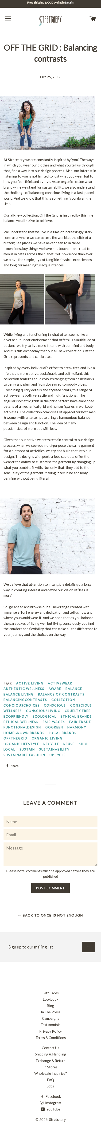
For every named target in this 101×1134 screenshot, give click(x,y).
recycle (51, 744)
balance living (19, 694)
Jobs (50, 1086)
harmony (76, 727)
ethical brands (76, 716)
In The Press (50, 1012)
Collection (63, 700)
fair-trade (80, 722)
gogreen (54, 727)
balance (74, 689)
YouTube (53, 1109)
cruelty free (78, 711)
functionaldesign (22, 727)
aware (55, 689)
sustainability (54, 749)
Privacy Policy (50, 1031)
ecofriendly (16, 716)
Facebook (53, 1096)
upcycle (58, 755)
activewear (60, 683)
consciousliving (43, 711)
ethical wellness (21, 722)
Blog (50, 1006)
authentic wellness (24, 689)
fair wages (54, 722)
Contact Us (50, 1048)
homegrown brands (24, 733)
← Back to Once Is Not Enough (50, 915)
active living (30, 683)
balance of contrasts (61, 694)
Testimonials (50, 1025)
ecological (44, 716)
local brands (62, 733)
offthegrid (15, 738)
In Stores (50, 1067)
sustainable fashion (24, 755)
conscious (55, 705)
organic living (47, 738)
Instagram (52, 1103)
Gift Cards (51, 993)
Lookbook (50, 999)
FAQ (50, 1080)
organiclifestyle (21, 744)
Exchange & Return (51, 1061)
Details (69, 2)
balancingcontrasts (25, 700)
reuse (69, 744)
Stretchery (57, 1119)
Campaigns (50, 1018)
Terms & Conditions (50, 1037)
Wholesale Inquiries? (50, 1073)
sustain (27, 749)
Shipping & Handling (50, 1054)
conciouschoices (22, 705)
